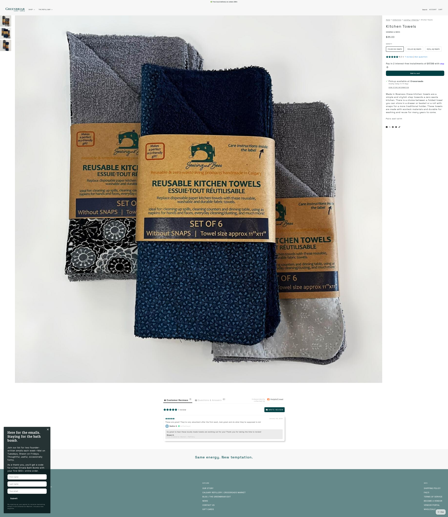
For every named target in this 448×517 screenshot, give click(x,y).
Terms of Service (433, 497)
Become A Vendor (433, 501)
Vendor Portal (432, 505)
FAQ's (426, 492)
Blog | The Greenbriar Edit (216, 497)
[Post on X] (390, 127)
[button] (399, 127)
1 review (409, 57)
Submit (14, 498)
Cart (440, 9)
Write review (275, 410)
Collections (396, 20)
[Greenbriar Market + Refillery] (15, 10)
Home (388, 20)
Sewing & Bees (393, 32)
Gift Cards (208, 509)
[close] (48, 429)
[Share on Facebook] (386, 127)
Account (433, 9)
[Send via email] (396, 127)
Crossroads (416, 81)
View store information (398, 87)
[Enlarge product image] (198, 199)
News (205, 501)
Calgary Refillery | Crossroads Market (224, 492)
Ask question (421, 57)
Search (424, 10)
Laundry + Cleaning (411, 20)
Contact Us (208, 505)
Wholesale (430, 509)
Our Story (208, 488)
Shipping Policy (432, 488)
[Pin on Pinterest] (393, 127)
